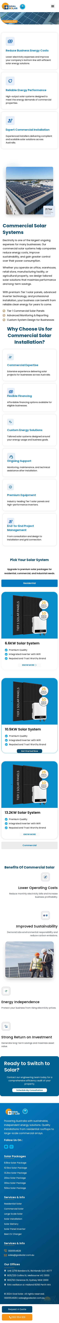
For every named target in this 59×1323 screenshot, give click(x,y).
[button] (52, 6)
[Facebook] (6, 1147)
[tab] (29, 583)
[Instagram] (11, 1147)
